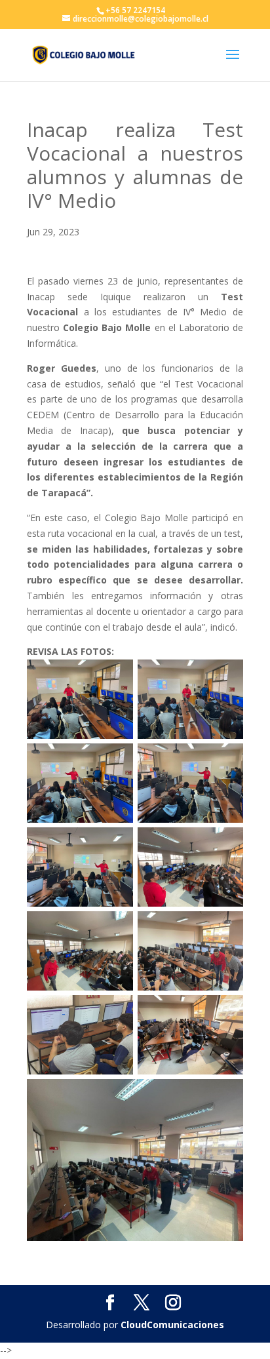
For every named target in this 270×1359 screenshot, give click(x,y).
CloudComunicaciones (172, 1324)
